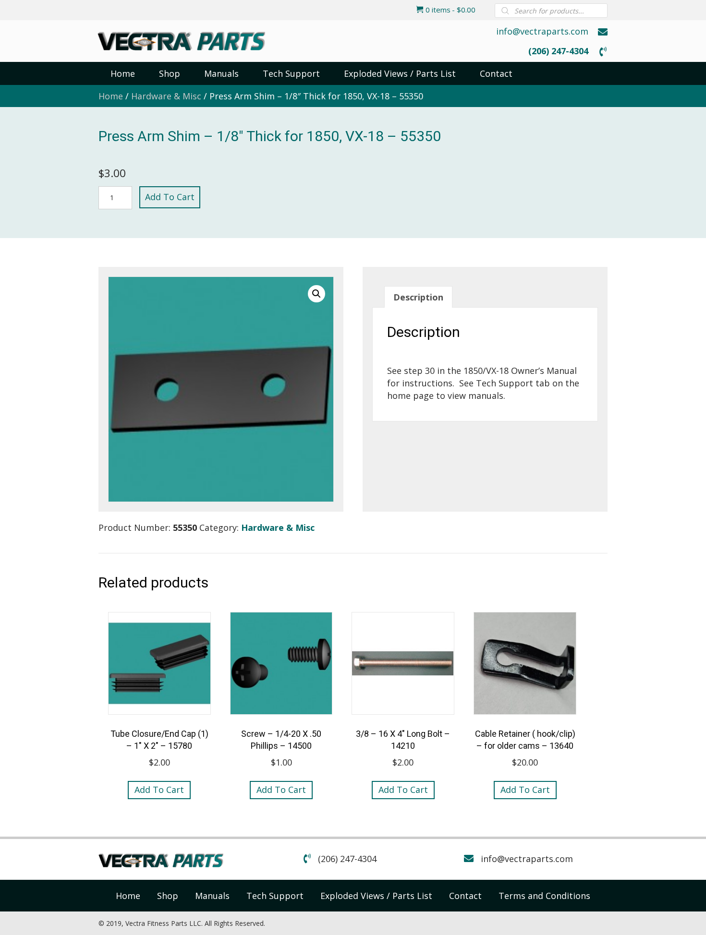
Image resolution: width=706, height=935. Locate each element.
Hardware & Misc (166, 96)
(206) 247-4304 (558, 51)
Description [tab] (418, 297)
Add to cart (170, 197)
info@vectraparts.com (542, 31)
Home (110, 96)
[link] (128, 896)
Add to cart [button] (159, 789)
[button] (316, 293)
